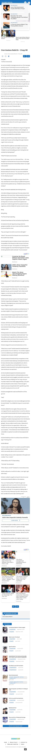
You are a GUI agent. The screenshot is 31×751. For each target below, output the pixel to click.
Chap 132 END (12, 648)
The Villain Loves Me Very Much (16, 665)
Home (5, 53)
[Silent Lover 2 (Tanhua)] (5, 640)
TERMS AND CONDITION (12, 744)
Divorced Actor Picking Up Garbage (17, 717)
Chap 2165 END (13, 659)
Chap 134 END (12, 709)
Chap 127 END (12, 700)
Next (28, 56)
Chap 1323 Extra (13, 667)
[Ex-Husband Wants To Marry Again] (5, 630)
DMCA (22, 744)
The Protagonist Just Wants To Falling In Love (18, 689)
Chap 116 (11, 641)
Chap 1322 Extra (13, 669)
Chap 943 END (13, 691)
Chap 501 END (12, 629)
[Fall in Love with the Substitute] (5, 701)
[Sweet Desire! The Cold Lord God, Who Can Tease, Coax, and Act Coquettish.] (5, 659)
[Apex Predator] (5, 649)
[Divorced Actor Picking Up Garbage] (5, 720)
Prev (24, 56)
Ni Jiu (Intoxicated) (13, 675)
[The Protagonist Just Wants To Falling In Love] (5, 691)
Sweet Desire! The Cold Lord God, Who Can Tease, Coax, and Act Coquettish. (18, 657)
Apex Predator (12, 646)
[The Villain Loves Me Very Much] (5, 668)
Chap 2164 (12, 661)
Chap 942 (12, 694)
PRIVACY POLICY (14, 742)
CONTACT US (24, 742)
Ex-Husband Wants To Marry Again (17, 627)
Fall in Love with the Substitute (16, 698)
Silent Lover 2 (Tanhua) (14, 637)
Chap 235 (12, 721)
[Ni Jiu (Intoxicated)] (5, 678)
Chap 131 (11, 650)
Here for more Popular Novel (15, 726)
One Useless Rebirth (12, 53)
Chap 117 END (12, 639)
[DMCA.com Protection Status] (15, 738)
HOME (5, 742)
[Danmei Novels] (7, 2)
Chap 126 (11, 702)
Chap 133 (11, 712)
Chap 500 (12, 631)
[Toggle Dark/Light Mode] (9, 56)
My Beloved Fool (12, 707)
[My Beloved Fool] (5, 710)
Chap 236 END (13, 719)
